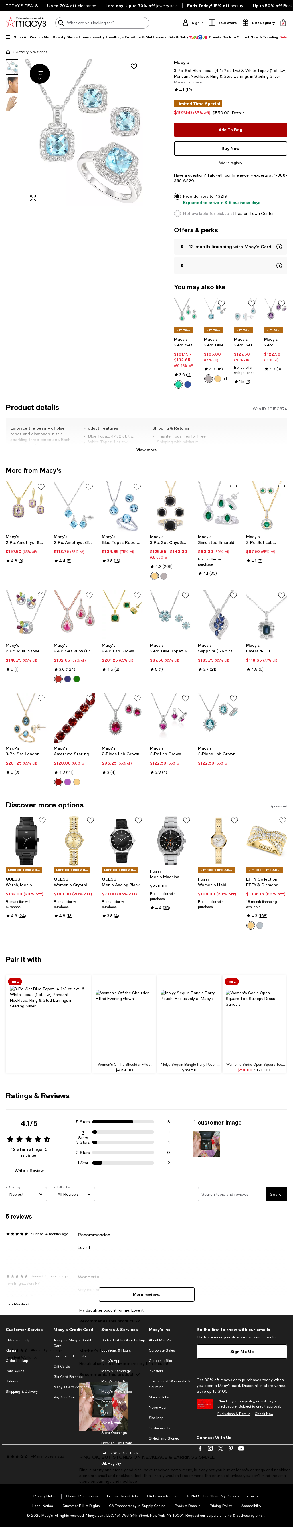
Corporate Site (160, 1361)
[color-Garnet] (58, 782)
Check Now (264, 1414)
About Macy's (160, 1340)
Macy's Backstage (116, 1371)
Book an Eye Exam (116, 1443)
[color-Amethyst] (67, 782)
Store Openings (114, 1433)
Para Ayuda (15, 1371)
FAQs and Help (18, 1340)
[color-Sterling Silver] (163, 576)
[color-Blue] (208, 378)
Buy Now (230, 148)
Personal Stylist (113, 1402)
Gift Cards (62, 1366)
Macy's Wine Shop (116, 1392)
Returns (12, 1381)
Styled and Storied (164, 1438)
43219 (221, 196)
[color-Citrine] (217, 378)
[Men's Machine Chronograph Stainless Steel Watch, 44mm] (170, 841)
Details (238, 113)
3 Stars (83, 1142)
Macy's (181, 62)
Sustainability (159, 1428)
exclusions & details (194, 447)
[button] (74, 132)
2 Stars (83, 1152)
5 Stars (83, 1121)
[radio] (178, 384)
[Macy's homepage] (8, 52)
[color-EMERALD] (178, 384)
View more (146, 449)
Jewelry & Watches (31, 52)
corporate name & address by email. (235, 1516)
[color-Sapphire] (67, 679)
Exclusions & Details (233, 1414)
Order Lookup (17, 1361)
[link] (185, 362)
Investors (156, 1371)
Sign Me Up (242, 1351)
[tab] (12, 67)
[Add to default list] (221, 303)
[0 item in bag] (283, 23)
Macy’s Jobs (159, 1397)
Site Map (156, 1418)
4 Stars (83, 1132)
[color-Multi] (76, 782)
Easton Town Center (254, 213)
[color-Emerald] (76, 679)
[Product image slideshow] (84, 132)
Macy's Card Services (71, 1387)
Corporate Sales (162, 1350)
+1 (225, 379)
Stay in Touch (112, 1412)
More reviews (147, 1294)
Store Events (111, 1422)
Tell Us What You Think (119, 1453)
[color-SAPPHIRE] (187, 384)
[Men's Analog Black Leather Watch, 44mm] (122, 841)
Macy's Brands (113, 1381)
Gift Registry (111, 1464)
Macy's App (110, 1361)
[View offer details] (230, 247)
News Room (159, 1408)
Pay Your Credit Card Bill (74, 1397)
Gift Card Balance (68, 1377)
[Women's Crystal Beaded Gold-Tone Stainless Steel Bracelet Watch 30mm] (74, 841)
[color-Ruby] (58, 679)
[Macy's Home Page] (26, 23)
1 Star (83, 1163)
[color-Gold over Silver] (154, 576)
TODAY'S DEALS (22, 5)
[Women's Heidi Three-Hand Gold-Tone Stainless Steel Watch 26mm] (218, 841)
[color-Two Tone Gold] (250, 925)
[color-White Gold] (259, 925)
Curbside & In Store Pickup (123, 1340)
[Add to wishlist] (134, 66)
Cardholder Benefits (70, 1356)
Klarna (11, 1350)
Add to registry (230, 163)
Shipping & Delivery (22, 1392)
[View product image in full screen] (33, 198)
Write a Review (29, 1170)
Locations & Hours (116, 1350)
